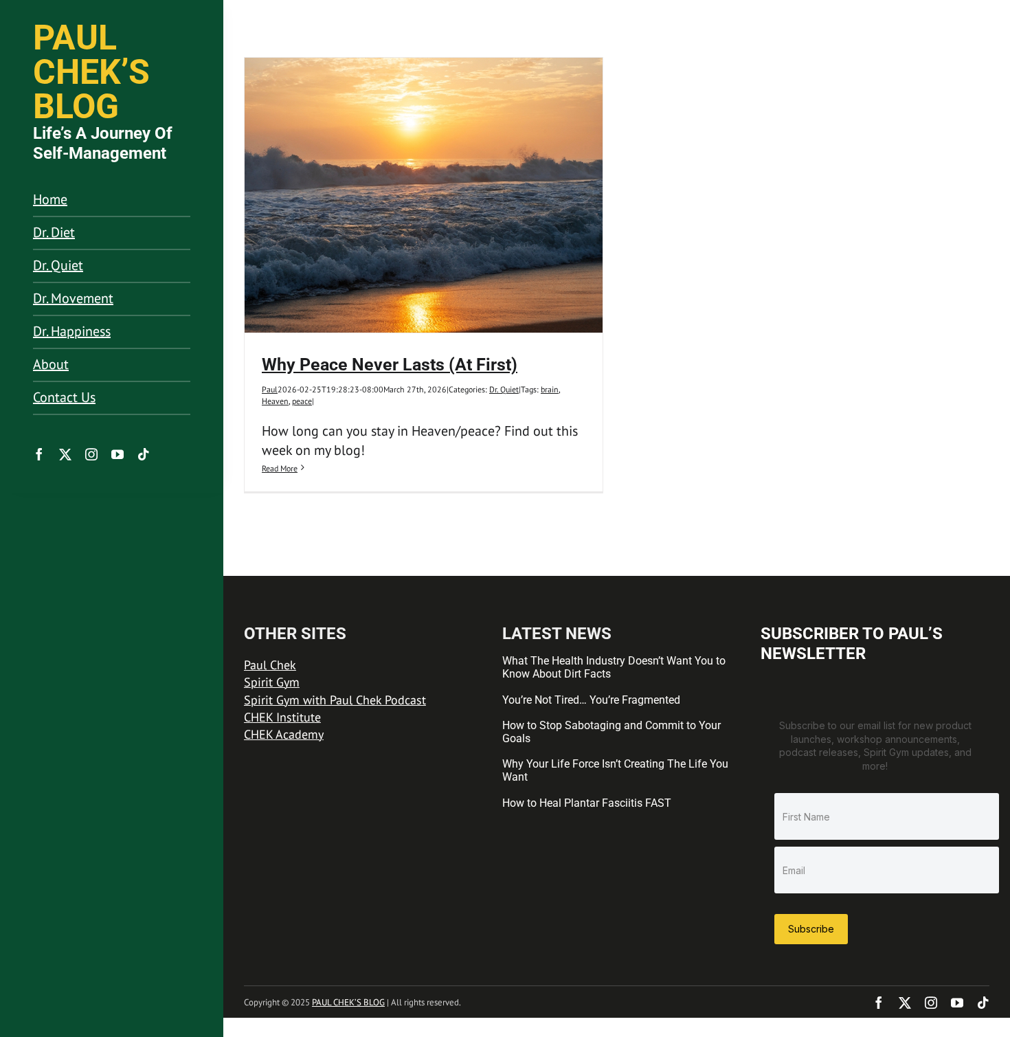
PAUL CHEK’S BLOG (348, 1002)
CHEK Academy (284, 734)
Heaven (275, 401)
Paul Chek (270, 665)
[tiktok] (143, 454)
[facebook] (39, 454)
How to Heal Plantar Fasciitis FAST (586, 803)
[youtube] (117, 454)
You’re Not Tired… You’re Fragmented (591, 699)
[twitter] (65, 454)
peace (302, 401)
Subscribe (811, 929)
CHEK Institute (282, 717)
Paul (270, 389)
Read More (280, 468)
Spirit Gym (272, 682)
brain (550, 389)
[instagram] (91, 454)
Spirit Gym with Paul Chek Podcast (335, 700)
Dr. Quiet (504, 389)
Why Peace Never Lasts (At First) (389, 365)
